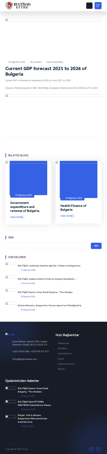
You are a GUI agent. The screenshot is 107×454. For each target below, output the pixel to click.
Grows (25, 449)
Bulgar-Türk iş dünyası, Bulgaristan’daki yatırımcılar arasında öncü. (32, 418)
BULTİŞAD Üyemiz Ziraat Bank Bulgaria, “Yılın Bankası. (45, 292)
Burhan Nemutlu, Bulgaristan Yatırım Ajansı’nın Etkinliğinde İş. (50, 305)
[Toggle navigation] (98, 5)
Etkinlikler (62, 348)
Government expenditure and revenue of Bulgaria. (25, 207)
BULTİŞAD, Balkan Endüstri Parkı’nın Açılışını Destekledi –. (47, 278)
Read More (16, 217)
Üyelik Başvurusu (66, 364)
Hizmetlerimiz (64, 353)
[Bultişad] (18, 5)
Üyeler (61, 358)
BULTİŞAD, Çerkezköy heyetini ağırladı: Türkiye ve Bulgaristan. (49, 265)
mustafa (37, 62)
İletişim (61, 369)
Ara (11, 237)
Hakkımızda (63, 343)
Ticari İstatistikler (54, 62)
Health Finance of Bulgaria (73, 207)
